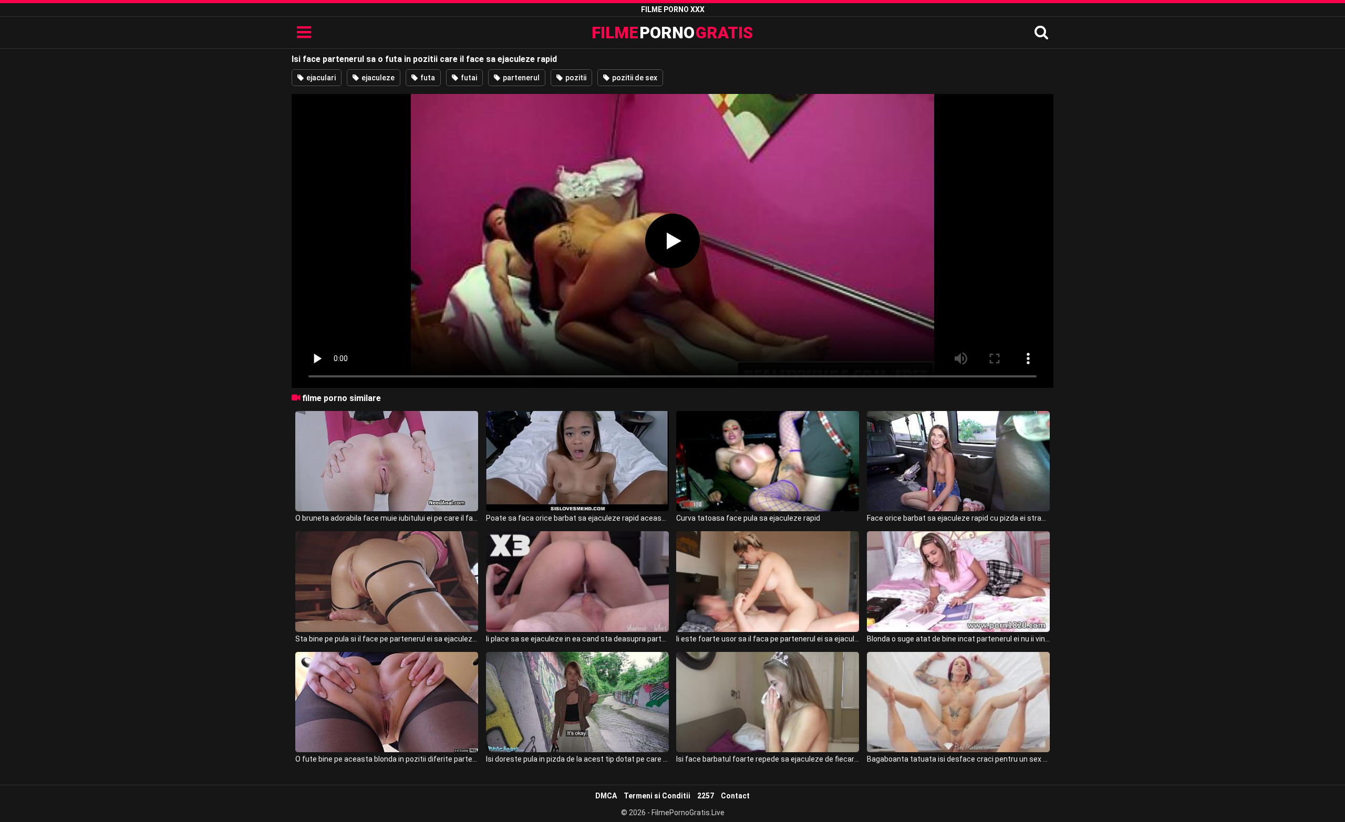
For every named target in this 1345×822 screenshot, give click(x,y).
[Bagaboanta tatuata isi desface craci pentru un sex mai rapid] (958, 702)
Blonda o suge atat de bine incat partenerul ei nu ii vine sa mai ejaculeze (958, 639)
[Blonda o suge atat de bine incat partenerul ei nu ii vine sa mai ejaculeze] (958, 581)
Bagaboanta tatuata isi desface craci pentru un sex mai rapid (958, 759)
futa (427, 77)
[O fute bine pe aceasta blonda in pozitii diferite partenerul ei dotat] (386, 702)
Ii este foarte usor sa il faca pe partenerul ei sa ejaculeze (767, 639)
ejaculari (320, 77)
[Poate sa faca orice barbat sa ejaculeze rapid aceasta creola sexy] (577, 461)
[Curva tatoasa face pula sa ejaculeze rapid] (767, 461)
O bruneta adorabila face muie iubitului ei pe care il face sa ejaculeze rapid (386, 518)
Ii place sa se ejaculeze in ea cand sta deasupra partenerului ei (577, 639)
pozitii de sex (634, 77)
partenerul (520, 77)
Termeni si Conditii (657, 796)
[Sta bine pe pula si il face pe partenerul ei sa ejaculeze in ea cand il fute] (386, 581)
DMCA (606, 796)
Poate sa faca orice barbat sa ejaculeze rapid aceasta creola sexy (577, 518)
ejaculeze (377, 77)
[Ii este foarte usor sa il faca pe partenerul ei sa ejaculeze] (767, 581)
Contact (735, 796)
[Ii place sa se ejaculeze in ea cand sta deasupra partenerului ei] (577, 581)
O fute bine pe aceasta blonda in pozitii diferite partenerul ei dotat (386, 759)
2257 (705, 796)
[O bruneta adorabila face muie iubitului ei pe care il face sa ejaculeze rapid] (386, 461)
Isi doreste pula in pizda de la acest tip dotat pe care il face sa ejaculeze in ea (577, 759)
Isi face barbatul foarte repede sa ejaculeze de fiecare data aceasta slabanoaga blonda (767, 759)
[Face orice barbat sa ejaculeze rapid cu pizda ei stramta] (958, 461)
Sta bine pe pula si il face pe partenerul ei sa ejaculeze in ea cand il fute (386, 639)
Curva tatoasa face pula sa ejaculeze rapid (748, 518)
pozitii (575, 77)
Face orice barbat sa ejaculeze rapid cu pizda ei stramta (958, 518)
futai (468, 77)
